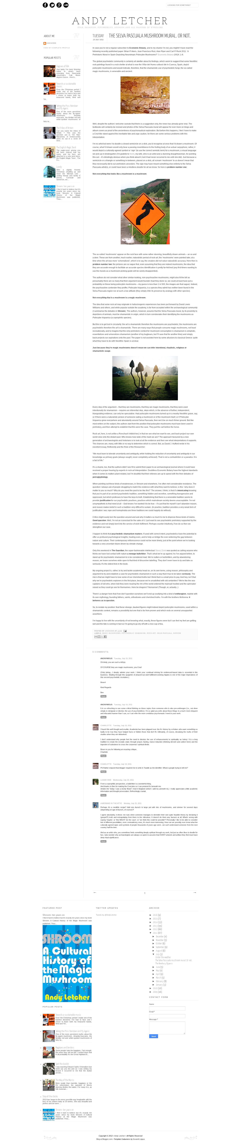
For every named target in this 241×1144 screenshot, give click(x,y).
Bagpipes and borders (65, 1047)
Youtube (66, 5)
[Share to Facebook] (105, 636)
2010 (155, 988)
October (159, 944)
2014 (155, 922)
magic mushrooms (111, 633)
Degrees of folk (62, 66)
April (158, 974)
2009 (155, 992)
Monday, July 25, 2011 (132, 803)
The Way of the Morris (65, 1080)
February (160, 981)
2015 (155, 919)
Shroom (177, 633)
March (159, 978)
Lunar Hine (105, 780)
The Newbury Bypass (164, 963)
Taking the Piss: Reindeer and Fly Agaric (67, 107)
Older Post (194, 893)
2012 (155, 929)
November (160, 940)
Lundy (59, 167)
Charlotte (105, 725)
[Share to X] (102, 636)
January (159, 985)
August (159, 951)
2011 (155, 933)
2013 (155, 926)
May (158, 970)
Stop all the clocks (50, 1096)
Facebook (45, 5)
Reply (103, 696)
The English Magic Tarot (66, 147)
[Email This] (96, 636)
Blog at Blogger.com (104, 1139)
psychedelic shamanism (134, 633)
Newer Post (95, 893)
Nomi (132, 154)
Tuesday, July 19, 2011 (123, 658)
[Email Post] (125, 631)
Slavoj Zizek (160, 550)
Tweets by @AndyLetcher (106, 915)
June (158, 967)
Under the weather (163, 957)
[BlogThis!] (99, 636)
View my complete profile (56, 48)
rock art (151, 633)
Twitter (52, 5)
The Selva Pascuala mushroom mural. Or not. (173, 960)
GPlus (59, 5)
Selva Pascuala (164, 633)
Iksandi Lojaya (139, 1139)
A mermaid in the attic (111, 803)
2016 (155, 915)
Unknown (110, 631)
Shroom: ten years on (65, 186)
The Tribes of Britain (64, 128)
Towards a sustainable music (68, 1015)
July (158, 954)
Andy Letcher (120, 22)
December (160, 936)
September (160, 947)
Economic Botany (165, 54)
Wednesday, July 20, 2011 (123, 780)
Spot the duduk (62, 1064)
